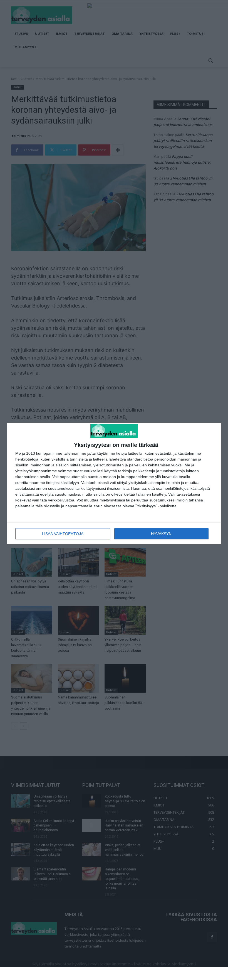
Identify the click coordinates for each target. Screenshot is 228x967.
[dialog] (114, 483)
